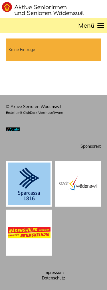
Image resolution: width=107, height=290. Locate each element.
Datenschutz (53, 278)
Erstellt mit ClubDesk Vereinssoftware (34, 113)
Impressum (53, 272)
